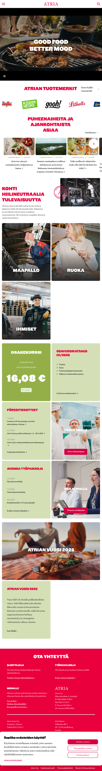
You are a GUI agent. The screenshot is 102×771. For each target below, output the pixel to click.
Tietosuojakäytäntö (65, 768)
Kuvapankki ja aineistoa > (17, 707)
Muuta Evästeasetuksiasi (85, 768)
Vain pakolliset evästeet (83, 748)
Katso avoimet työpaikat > (65, 677)
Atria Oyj (34, 768)
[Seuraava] (94, 144)
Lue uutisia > (12, 701)
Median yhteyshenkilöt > (17, 704)
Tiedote (62, 364)
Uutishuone (90, 132)
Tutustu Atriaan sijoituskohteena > (21, 677)
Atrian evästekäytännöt (13, 760)
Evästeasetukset (83, 755)
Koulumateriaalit (48, 768)
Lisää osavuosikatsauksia (66, 393)
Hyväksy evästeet (83, 741)
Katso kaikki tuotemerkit (87, 89)
